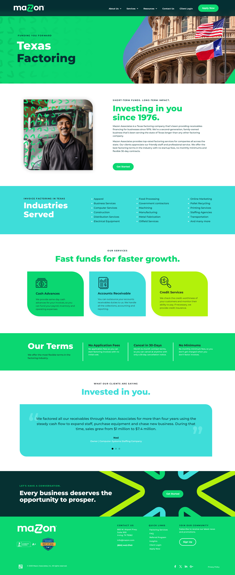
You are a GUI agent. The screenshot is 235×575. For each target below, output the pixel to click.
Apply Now (154, 549)
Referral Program (157, 537)
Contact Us (168, 8)
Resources (148, 8)
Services (131, 8)
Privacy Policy (213, 567)
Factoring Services (158, 530)
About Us (114, 8)
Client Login (186, 8)
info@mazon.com (125, 540)
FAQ (151, 533)
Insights (153, 541)
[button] (112, 449)
